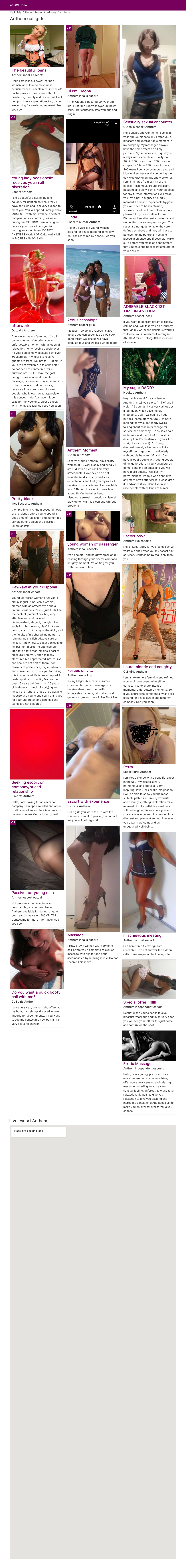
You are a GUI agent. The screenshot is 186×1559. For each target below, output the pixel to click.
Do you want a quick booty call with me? (36, 994)
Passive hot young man (33, 892)
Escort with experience (88, 801)
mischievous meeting (142, 935)
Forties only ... (80, 670)
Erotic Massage (137, 1063)
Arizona (51, 12)
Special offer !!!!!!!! (139, 1002)
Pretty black (23, 498)
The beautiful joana (29, 70)
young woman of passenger (92, 544)
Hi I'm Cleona (79, 91)
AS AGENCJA (18, 5)
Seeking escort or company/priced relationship (28, 787)
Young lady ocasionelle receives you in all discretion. (32, 182)
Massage (75, 935)
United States (34, 12)
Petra (128, 767)
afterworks (21, 325)
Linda (72, 217)
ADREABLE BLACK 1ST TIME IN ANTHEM (144, 308)
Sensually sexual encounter (147, 122)
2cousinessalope (82, 320)
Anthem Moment (82, 450)
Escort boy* (134, 536)
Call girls (15, 12)
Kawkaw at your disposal (34, 587)
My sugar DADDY (138, 387)
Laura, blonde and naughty (147, 666)
